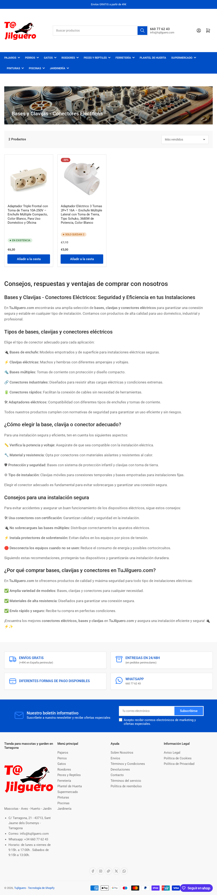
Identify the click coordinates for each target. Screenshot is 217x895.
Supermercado (181, 57)
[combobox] (100, 31)
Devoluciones (120, 769)
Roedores (68, 57)
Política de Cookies (178, 758)
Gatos (48, 57)
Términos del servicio (126, 781)
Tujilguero (20, 887)
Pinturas (13, 68)
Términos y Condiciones (128, 764)
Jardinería (57, 68)
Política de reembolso (126, 786)
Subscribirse (189, 711)
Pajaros (10, 57)
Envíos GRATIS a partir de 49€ (108, 4)
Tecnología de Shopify (41, 887)
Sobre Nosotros (122, 752)
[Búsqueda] (142, 30)
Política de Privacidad (179, 764)
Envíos (115, 758)
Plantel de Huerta (153, 57)
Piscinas (35, 68)
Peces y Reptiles (95, 57)
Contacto (117, 775)
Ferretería (123, 57)
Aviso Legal (172, 752)
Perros (30, 57)
